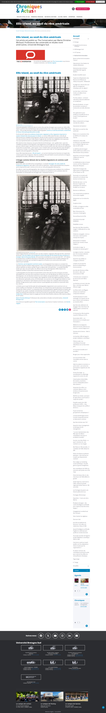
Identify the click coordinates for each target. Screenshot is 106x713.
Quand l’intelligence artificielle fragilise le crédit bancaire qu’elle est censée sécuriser (81, 530)
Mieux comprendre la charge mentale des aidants (81, 122)
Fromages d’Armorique (79, 495)
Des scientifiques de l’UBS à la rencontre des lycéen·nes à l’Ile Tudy (81, 470)
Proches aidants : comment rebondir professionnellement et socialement (81, 99)
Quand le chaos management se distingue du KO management (81, 427)
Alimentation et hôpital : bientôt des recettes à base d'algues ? (80, 242)
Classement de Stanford (79, 126)
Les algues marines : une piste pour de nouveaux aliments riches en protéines (81, 253)
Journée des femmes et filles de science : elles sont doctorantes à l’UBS (80, 271)
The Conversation (58, 61)
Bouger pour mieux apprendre (81, 354)
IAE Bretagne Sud (79, 49)
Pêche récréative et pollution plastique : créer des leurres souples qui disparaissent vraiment (81, 456)
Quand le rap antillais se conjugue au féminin (79, 259)
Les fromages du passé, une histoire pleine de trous (80, 491)
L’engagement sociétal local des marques (80, 512)
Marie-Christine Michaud (20, 125)
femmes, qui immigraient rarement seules (30, 264)
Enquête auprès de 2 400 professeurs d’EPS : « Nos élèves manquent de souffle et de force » (81, 405)
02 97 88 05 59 (35, 668)
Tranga (76, 562)
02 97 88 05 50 (79, 654)
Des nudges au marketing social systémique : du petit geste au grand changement (80, 463)
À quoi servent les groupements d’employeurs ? (81, 411)
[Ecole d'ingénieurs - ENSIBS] (31, 662)
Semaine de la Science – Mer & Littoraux (81, 332)
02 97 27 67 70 (57, 669)
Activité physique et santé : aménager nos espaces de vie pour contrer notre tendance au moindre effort (81, 299)
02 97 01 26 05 (35, 683)
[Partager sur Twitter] (62, 310)
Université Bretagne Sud (29, 125)
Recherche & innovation (80, 55)
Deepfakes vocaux (78, 224)
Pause (75, 591)
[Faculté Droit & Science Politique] (31, 647)
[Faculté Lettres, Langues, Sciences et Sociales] (53, 647)
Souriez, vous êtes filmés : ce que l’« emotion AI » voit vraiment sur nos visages (81, 442)
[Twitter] (48, 636)
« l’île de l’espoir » (36, 153)
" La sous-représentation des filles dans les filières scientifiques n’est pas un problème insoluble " (81, 434)
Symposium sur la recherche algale (81, 199)
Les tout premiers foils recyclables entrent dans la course (80, 359)
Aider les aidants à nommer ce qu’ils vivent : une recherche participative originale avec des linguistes (81, 366)
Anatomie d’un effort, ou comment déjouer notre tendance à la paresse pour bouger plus (80, 390)
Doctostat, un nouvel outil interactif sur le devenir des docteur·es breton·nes (80, 177)
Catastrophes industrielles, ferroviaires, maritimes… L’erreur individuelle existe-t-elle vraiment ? (80, 381)
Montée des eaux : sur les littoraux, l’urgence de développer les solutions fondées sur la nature (80, 184)
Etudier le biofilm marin (79, 75)
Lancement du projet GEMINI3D (79, 220)
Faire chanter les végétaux (80, 516)
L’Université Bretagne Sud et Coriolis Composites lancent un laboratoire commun (80, 417)
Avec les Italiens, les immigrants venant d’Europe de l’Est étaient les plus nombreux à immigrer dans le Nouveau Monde (42, 256)
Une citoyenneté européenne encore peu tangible (81, 194)
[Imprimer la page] (70, 310)
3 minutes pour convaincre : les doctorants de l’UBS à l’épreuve (80, 278)
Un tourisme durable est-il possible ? (80, 350)
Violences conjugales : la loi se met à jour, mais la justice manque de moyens (81, 235)
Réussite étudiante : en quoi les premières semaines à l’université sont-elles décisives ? (81, 107)
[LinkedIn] (69, 636)
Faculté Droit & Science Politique (80, 45)
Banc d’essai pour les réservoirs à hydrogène (79, 212)
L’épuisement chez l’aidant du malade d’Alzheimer (81, 64)
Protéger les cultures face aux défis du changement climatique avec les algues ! (81, 86)
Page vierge (76, 559)
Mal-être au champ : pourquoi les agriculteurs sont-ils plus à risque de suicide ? (81, 397)
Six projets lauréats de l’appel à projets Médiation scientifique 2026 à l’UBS (81, 537)
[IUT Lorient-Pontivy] (53, 662)
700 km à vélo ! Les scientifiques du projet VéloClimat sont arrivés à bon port (81, 343)
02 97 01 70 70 (79, 655)
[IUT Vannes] (75, 662)
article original (52, 63)
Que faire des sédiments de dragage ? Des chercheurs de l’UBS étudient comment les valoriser (81, 307)
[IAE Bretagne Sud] (31, 677)
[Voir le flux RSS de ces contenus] (86, 594)
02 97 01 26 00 (35, 654)
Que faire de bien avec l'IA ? (80, 422)
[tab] (81, 570)
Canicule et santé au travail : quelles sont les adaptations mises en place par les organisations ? (80, 545)
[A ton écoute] (76, 636)
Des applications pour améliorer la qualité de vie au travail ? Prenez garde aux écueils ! (81, 115)
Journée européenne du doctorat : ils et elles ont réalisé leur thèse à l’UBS (79, 524)
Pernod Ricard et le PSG (79, 216)
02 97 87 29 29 (57, 654)
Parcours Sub (76, 519)
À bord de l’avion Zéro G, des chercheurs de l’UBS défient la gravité (81, 476)
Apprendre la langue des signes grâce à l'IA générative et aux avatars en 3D (81, 170)
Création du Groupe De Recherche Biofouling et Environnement (79, 265)
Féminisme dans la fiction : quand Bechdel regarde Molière (80, 69)
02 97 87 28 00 (57, 668)
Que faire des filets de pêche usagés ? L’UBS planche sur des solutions (81, 229)
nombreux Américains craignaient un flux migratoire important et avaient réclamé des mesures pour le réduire (41, 135)
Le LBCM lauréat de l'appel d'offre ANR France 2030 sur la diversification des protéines (81, 150)
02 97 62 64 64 (75, 669)
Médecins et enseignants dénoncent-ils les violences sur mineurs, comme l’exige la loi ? (81, 326)
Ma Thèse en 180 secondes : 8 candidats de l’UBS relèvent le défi (81, 448)
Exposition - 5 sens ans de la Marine (80, 499)
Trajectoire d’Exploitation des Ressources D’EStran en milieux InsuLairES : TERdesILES (81, 79)
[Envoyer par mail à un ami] (67, 310)
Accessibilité (58, 711)
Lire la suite (77, 588)
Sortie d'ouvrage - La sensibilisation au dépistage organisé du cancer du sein (80, 374)
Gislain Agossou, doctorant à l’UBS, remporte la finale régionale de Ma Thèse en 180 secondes (81, 484)
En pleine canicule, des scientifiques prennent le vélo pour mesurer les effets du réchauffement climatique (81, 553)
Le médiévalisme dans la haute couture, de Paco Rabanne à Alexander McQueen (81, 163)
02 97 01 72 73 (35, 669)
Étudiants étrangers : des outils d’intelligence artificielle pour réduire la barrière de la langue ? (81, 505)
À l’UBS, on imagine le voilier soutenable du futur (80, 207)
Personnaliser (100, 2)
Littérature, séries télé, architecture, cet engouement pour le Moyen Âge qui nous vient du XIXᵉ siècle (81, 143)
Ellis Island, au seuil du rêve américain (80, 130)
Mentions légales (49, 711)
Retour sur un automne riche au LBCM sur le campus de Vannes (81, 135)
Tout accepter (80, 2)
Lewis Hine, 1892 (19, 124)
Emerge (76, 42)
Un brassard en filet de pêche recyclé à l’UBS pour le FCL (81, 314)
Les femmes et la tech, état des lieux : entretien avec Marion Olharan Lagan (81, 285)
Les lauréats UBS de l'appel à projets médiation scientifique (81, 337)
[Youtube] (55, 636)
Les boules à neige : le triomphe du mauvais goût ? (80, 248)
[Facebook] (41, 636)
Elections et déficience (79, 190)
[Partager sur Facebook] (60, 310)
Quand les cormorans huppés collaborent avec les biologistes (81, 157)
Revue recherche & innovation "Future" (81, 59)
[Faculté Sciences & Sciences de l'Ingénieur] (75, 647)
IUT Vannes (77, 52)
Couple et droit (77, 203)
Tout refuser (90, 2)
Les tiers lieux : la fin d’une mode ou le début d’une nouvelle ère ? (80, 92)
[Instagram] (62, 636)
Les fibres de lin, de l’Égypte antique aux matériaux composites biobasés (80, 291)
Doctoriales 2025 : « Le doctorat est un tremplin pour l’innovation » (81, 319)
